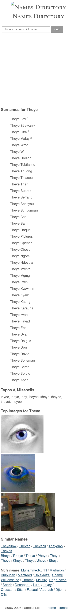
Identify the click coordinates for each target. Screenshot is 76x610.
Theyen (24, 545)
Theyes (6, 550)
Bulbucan (8, 575)
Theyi (54, 555)
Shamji (57, 575)
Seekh (7, 584)
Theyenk (39, 545)
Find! (57, 29)
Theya (30, 555)
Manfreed (25, 575)
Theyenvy (56, 545)
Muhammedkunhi (34, 570)
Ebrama (28, 579)
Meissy (41, 579)
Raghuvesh (57, 579)
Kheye (18, 560)
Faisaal (32, 589)
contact (63, 607)
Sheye (53, 560)
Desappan (22, 584)
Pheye (42, 555)
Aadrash (46, 589)
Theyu (30, 560)
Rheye (18, 555)
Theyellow (8, 545)
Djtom (60, 589)
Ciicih (5, 594)
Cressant (7, 589)
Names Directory (38, 15)
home (52, 607)
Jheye (41, 560)
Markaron (57, 570)
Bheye (6, 555)
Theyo (5, 560)
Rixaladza (42, 575)
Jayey (47, 584)
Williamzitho (10, 579)
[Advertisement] (37, 70)
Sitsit (20, 589)
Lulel (36, 584)
